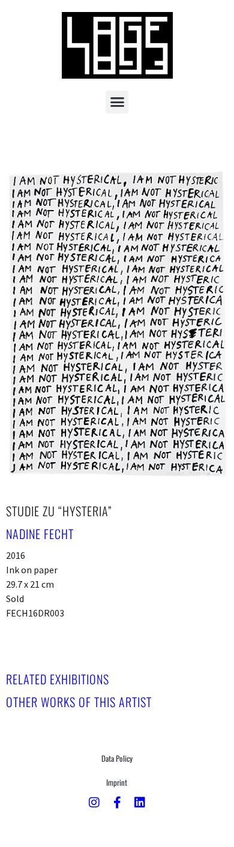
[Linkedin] (139, 802)
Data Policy (117, 758)
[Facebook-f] (117, 802)
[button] (117, 102)
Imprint (116, 782)
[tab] (57, 679)
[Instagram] (94, 802)
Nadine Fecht (40, 534)
